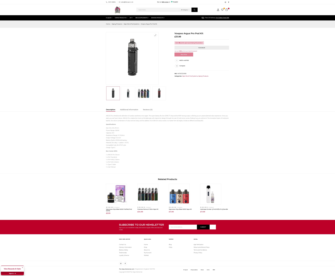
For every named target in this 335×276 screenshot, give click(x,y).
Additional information (129, 110)
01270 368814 (112, 2)
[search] (194, 10)
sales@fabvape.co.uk (127, 2)
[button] (227, 9)
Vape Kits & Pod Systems (131, 24)
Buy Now (184, 54)
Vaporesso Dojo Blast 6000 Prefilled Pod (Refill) (119, 210)
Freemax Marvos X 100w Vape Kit (147, 209)
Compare (182, 66)
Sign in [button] (11, 273)
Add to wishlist (184, 60)
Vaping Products (117, 24)
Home (108, 24)
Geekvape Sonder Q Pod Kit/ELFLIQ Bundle (214, 209)
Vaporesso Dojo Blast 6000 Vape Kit (180, 209)
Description (110, 110)
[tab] (110, 109)
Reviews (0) (147, 110)
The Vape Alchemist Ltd (126, 269)
